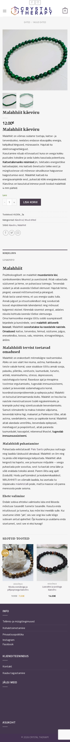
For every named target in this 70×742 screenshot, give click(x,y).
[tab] (35, 253)
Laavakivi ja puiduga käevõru (52, 588)
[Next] (62, 60)
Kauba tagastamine (14, 673)
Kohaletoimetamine (14, 628)
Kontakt (7, 666)
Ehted (27, 22)
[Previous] (8, 60)
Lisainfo (8, 259)
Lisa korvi (30, 202)
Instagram (8, 640)
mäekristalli (22, 484)
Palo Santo (37, 449)
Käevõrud (19, 220)
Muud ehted (39, 22)
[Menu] (5, 11)
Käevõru (12, 225)
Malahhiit (22, 225)
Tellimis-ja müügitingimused (18, 621)
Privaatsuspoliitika (13, 634)
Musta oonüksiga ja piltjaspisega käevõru (18, 588)
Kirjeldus (9, 253)
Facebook (8, 644)
